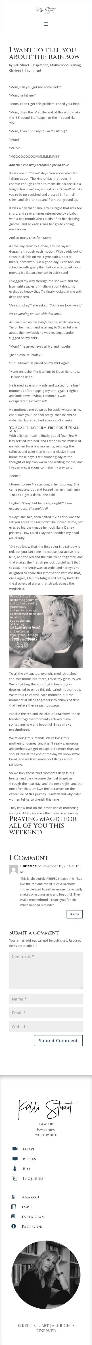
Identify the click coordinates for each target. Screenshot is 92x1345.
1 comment (32, 70)
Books (29, 1159)
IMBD (27, 1207)
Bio (26, 1168)
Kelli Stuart (21, 65)
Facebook (32, 1226)
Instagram (33, 1216)
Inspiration (40, 65)
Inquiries (33, 1178)
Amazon (30, 1197)
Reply (74, 914)
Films (28, 1149)
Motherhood (59, 65)
